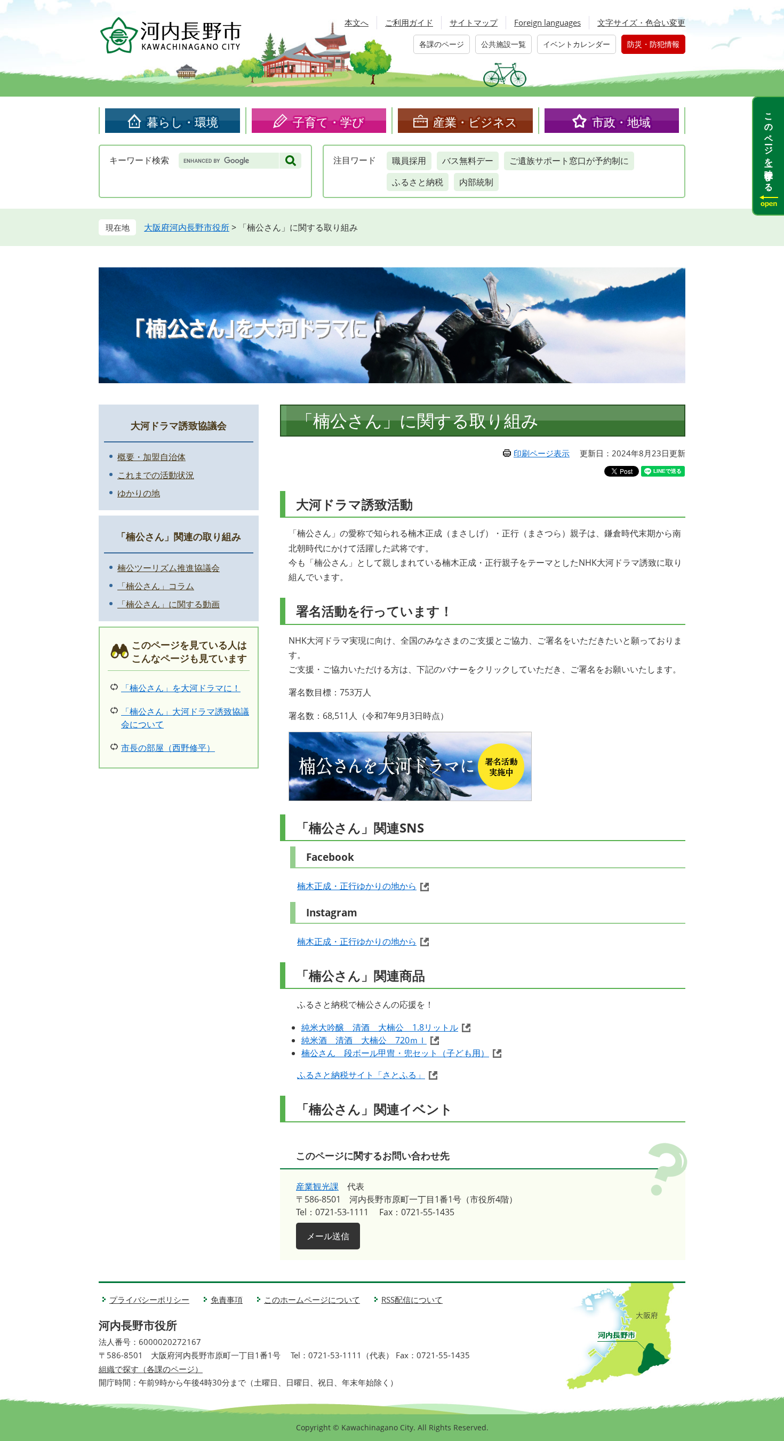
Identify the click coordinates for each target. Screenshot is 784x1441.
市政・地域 (621, 122)
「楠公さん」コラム (155, 586)
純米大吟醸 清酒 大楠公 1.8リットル (379, 1027)
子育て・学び (328, 122)
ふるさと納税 (417, 182)
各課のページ (441, 44)
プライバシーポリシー (149, 1299)
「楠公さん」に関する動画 (168, 604)
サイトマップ (474, 22)
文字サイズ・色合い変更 (641, 22)
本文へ (357, 22)
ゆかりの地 (138, 493)
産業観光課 (317, 1186)
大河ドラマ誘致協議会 (179, 425)
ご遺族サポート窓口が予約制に (569, 161)
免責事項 (227, 1299)
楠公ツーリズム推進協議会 (168, 568)
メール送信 (328, 1236)
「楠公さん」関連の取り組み (178, 536)
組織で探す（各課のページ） (151, 1369)
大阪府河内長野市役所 (186, 227)
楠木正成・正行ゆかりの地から (357, 886)
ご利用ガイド (409, 22)
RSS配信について (412, 1299)
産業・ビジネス (475, 122)
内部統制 (476, 182)
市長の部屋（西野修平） (168, 748)
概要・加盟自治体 (151, 457)
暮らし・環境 (182, 122)
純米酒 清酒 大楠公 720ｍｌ (364, 1040)
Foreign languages (547, 22)
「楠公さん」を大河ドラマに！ (181, 688)
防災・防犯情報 (653, 44)
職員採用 (409, 161)
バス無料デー (467, 161)
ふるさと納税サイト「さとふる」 (361, 1075)
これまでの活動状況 (155, 475)
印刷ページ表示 (542, 453)
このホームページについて (312, 1299)
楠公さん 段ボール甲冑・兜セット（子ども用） (395, 1053)
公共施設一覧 (503, 44)
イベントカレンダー (576, 44)
